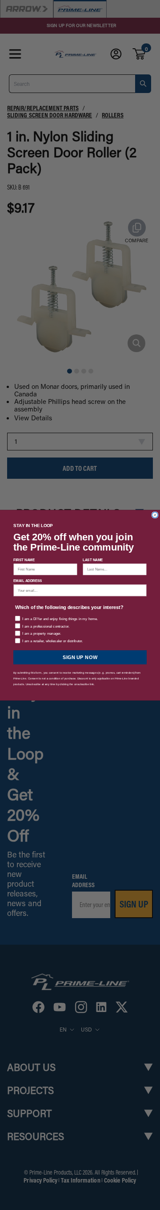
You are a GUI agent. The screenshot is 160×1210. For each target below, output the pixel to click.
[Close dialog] (155, 515)
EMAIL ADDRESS (27, 580)
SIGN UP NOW (80, 657)
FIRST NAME (24, 560)
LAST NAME (93, 560)
